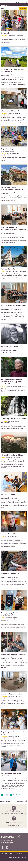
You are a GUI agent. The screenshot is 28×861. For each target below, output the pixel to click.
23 (19, 794)
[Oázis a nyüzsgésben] (14, 256)
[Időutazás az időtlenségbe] (14, 98)
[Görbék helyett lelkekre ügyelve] (14, 642)
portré (14, 350)
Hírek (3, 536)
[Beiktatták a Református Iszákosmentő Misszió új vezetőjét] (14, 214)
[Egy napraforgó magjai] (14, 333)
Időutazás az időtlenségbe (10, 111)
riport (11, 738)
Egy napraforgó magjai (9, 346)
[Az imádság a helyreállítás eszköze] (14, 406)
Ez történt (4, 35)
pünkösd (18, 577)
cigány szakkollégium (13, 310)
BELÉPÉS (18, 2)
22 (16, 794)
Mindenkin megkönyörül (10, 573)
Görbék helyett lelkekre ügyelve (13, 654)
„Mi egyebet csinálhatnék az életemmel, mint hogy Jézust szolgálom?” (11, 381)
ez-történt (3, 37)
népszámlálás (4, 658)
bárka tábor (3, 619)
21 (13, 794)
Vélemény (4, 576)
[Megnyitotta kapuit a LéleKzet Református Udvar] (14, 136)
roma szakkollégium (5, 312)
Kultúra (4, 153)
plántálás (7, 498)
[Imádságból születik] (14, 482)
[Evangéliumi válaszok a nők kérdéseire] (14, 760)
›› (25, 794)
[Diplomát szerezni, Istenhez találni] (14, 292)
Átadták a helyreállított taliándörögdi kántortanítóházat (13, 188)
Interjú (3, 617)
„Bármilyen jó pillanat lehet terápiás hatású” (11, 614)
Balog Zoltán (19, 312)
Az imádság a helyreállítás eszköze (14, 419)
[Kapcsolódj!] (14, 20)
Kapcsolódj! (5, 33)
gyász (7, 350)
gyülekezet (12, 37)
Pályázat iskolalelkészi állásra (12, 455)
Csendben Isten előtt (8, 534)
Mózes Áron (13, 312)
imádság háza (7, 538)
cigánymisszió (18, 309)
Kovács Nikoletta (4, 620)
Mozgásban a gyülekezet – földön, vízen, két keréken (13, 70)
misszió (7, 37)
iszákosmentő (13, 235)
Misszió (3, 308)
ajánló (2, 115)
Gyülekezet (4, 74)
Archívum (23, 8)
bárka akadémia (18, 619)
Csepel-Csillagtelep (14, 498)
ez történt (11, 155)
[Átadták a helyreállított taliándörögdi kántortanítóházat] (14, 174)
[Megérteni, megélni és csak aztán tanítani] (14, 719)
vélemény (3, 577)
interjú (19, 386)
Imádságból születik (8, 494)
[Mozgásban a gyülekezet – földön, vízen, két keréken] (14, 56)
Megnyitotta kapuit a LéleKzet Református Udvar (12, 150)
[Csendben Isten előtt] (14, 521)
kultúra (10, 115)
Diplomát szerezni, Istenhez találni (14, 305)
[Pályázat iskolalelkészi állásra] (14, 442)
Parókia (5, 5)
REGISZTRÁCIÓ (24, 2)
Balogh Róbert (4, 310)
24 (22, 794)
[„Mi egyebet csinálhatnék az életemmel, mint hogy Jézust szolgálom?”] (14, 367)
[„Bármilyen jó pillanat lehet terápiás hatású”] (14, 600)
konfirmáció (8, 577)
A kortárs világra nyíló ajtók (11, 694)
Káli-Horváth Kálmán (5, 309)
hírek (2, 538)
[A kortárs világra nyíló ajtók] (14, 681)
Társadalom (5, 657)
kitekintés (3, 350)
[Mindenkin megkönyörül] (14, 561)
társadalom (19, 658)
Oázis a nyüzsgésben (8, 269)
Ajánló (3, 271)
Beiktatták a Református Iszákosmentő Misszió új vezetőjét (13, 228)
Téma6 (15, 457)
